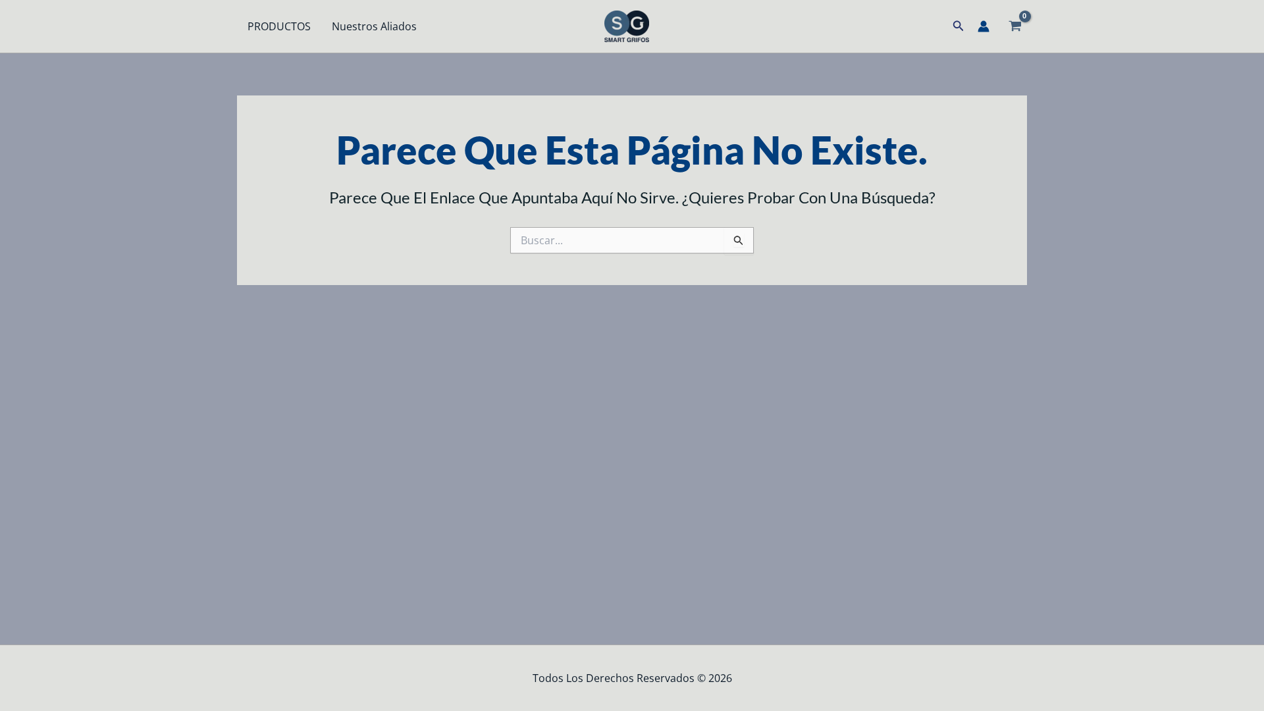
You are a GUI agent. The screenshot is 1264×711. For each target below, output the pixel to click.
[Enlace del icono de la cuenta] (983, 26)
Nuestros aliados (374, 26)
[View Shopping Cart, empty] (1015, 26)
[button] (958, 26)
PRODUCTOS (279, 26)
